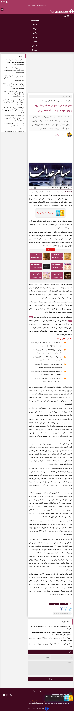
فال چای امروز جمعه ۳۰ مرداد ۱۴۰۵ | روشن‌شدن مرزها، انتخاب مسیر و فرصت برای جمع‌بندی (46, 373)
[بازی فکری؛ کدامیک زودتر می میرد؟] (68, 698)
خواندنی (34, 41)
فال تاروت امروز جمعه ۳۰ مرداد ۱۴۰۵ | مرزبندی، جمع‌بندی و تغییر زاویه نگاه (37, 276)
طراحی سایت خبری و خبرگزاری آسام (36, 708)
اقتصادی (35, 46)
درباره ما (34, 50)
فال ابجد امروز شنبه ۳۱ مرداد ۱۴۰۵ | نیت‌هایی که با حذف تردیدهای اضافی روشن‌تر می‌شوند (14, 78)
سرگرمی (35, 33)
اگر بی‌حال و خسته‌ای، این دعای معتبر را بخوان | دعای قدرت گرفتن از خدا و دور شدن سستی (36, 256)
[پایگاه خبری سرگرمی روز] (62, 11)
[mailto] (34, 188)
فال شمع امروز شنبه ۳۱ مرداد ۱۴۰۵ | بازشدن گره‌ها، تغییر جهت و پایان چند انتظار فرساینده (57, 256)
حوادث (35, 29)
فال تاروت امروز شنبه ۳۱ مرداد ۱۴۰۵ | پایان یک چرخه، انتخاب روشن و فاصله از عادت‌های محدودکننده (47, 351)
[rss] (11, 695)
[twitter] (66, 609)
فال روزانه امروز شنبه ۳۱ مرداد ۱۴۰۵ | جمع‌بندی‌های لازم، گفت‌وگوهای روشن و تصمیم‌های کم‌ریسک (13, 118)
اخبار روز (34, 37)
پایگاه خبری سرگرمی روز (64, 191)
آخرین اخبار (19, 56)
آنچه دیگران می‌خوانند (63, 339)
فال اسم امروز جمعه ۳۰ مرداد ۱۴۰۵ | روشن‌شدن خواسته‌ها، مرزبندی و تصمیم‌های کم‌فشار (48, 365)
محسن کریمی (58, 135)
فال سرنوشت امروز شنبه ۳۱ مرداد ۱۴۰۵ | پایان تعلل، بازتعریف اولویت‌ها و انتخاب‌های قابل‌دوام (47, 358)
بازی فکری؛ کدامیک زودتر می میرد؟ (54, 696)
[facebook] (61, 609)
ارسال (50, 679)
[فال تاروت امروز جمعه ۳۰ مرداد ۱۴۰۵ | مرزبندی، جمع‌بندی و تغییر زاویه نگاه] (46, 276)
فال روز (35, 24)
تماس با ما (40, 691)
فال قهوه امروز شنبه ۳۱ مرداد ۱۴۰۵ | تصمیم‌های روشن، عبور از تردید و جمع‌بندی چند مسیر (46, 344)
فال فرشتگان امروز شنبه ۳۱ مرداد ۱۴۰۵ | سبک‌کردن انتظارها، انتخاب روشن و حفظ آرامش (57, 266)
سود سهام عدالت (54, 604)
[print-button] (31, 188)
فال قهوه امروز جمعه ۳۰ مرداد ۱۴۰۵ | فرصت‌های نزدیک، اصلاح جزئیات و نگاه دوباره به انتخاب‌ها (57, 276)
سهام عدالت (64, 604)
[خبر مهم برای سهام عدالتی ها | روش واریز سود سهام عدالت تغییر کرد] (70, 609)
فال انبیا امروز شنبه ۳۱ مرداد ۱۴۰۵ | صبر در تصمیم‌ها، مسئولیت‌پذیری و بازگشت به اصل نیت (36, 266)
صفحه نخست (35, 20)
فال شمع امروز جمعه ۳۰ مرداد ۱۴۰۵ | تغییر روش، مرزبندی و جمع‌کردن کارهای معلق (48, 380)
